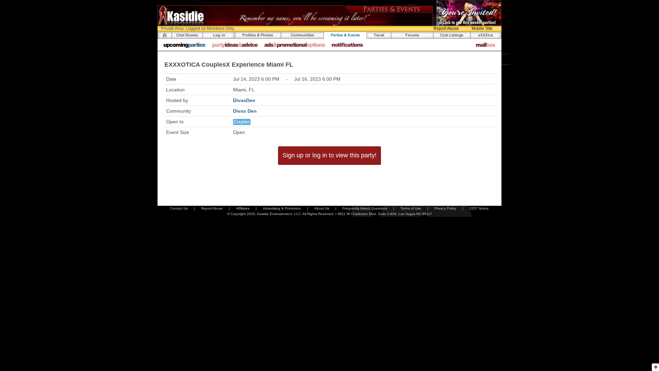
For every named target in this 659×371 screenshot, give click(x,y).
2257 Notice (479, 208)
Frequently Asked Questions (365, 208)
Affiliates (243, 208)
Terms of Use (411, 208)
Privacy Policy (445, 208)
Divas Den (245, 111)
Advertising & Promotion (282, 208)
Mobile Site (482, 28)
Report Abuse (446, 28)
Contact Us (179, 208)
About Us (321, 208)
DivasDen (244, 100)
